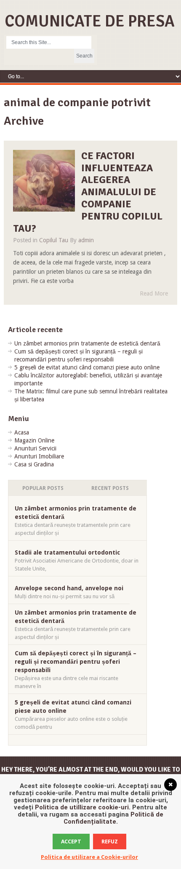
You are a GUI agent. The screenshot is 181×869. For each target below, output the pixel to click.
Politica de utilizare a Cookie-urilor (89, 857)
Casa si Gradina (34, 464)
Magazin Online (34, 440)
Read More (154, 293)
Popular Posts (43, 488)
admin (86, 240)
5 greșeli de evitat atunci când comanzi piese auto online (87, 367)
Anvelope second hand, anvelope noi (69, 588)
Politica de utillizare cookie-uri (82, 807)
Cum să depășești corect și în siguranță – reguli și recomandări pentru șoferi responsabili (75, 661)
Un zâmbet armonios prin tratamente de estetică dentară (87, 343)
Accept (71, 841)
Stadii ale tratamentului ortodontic (67, 552)
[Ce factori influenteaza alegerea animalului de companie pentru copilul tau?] (44, 181)
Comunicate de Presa (90, 21)
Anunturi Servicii (35, 448)
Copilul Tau (53, 240)
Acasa (21, 432)
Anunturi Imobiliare (39, 456)
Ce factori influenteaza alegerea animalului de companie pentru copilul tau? (88, 192)
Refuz (109, 841)
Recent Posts (110, 488)
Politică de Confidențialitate (114, 818)
